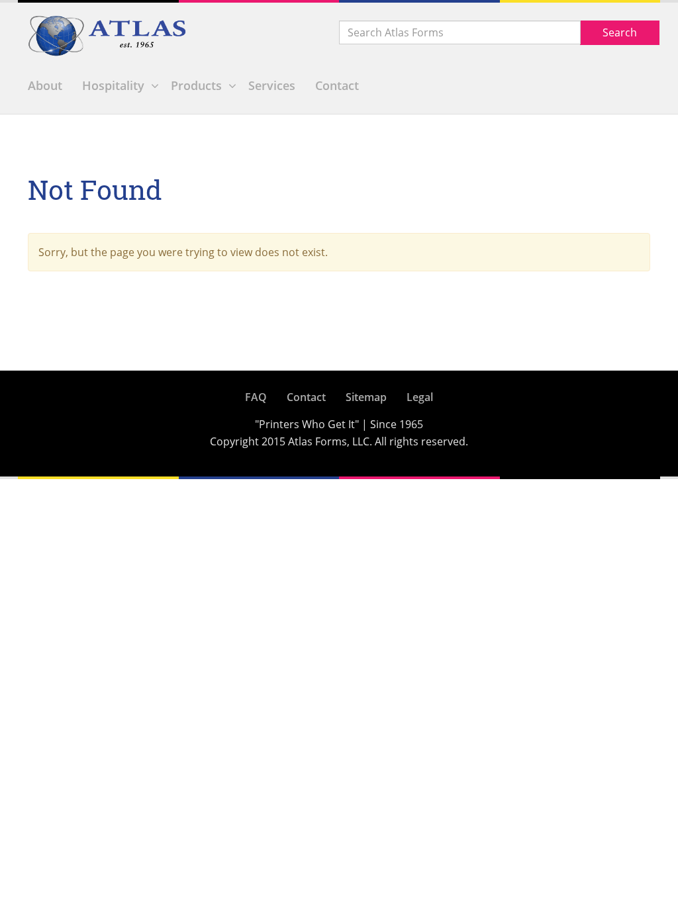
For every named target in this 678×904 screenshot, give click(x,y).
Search (620, 32)
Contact (337, 85)
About (45, 85)
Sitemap (366, 397)
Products (196, 85)
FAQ (256, 397)
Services (271, 85)
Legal (420, 397)
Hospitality (113, 85)
